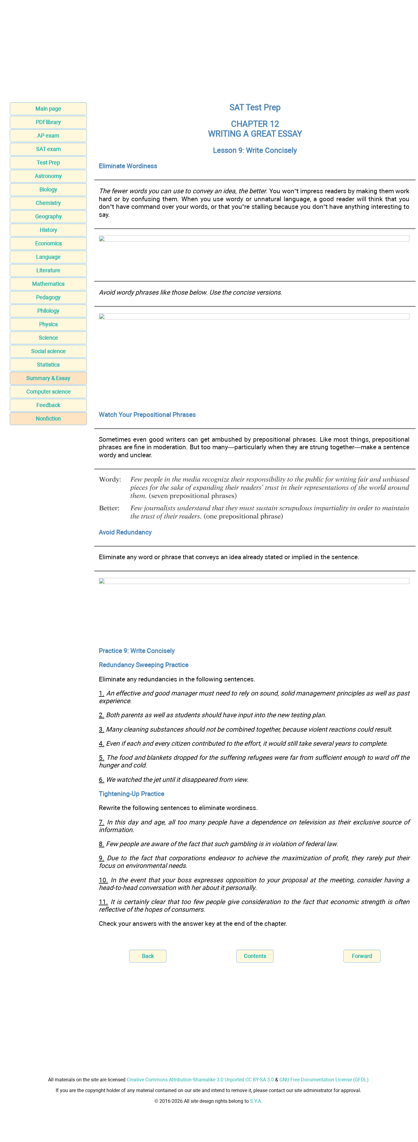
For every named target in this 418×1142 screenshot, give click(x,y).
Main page (48, 108)
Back (148, 956)
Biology (48, 189)
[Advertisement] (209, 53)
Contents (255, 956)
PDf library (48, 122)
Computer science (48, 391)
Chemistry (48, 203)
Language (48, 257)
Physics (48, 324)
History (48, 230)
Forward (362, 956)
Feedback (48, 405)
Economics (48, 243)
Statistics (48, 364)
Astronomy (48, 176)
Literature (48, 270)
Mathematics (48, 284)
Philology (48, 310)
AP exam (48, 135)
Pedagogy (48, 297)
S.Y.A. (256, 1101)
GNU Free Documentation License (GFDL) (324, 1080)
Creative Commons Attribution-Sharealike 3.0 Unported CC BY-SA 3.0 (200, 1080)
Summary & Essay (48, 378)
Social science (48, 351)
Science (48, 337)
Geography (48, 216)
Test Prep (48, 162)
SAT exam (48, 149)
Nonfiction (48, 418)
